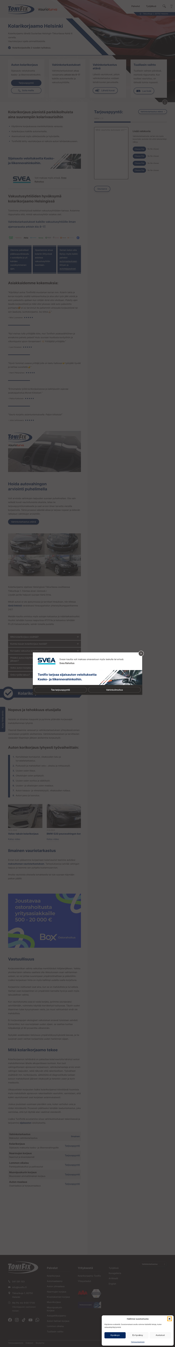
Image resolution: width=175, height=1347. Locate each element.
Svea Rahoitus (67, 663)
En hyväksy (137, 1335)
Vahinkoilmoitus (114, 689)
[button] (169, 1318)
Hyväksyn (115, 1335)
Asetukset (160, 1335)
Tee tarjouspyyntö (60, 689)
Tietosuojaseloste (138, 1342)
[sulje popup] (141, 653)
